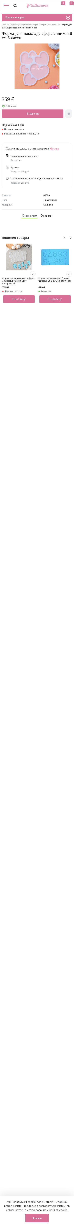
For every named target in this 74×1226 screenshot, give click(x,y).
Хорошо (37, 1218)
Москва (54, 148)
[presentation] (64, 237)
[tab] (29, 215)
